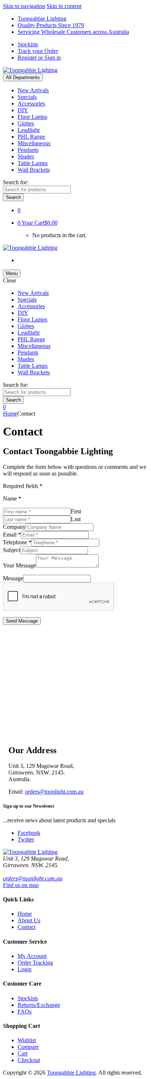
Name (12, 498)
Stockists (28, 44)
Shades (26, 156)
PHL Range (31, 136)
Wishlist (27, 1040)
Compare (28, 1047)
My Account (32, 956)
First (76, 511)
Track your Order (38, 51)
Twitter (26, 839)
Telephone (17, 542)
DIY (23, 110)
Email (12, 534)
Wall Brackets (34, 170)
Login (25, 969)
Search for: (15, 182)
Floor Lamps (32, 117)
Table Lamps (33, 163)
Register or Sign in (39, 57)
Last (76, 519)
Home (10, 413)
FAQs (25, 1011)
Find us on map (21, 885)
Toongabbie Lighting (42, 18)
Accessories (31, 103)
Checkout (29, 1060)
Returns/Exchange (39, 1005)
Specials (27, 97)
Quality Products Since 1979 (51, 25)
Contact (27, 927)
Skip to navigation (24, 6)
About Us (29, 920)
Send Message (22, 621)
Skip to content (64, 6)
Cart (22, 1053)
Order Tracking (35, 962)
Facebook (29, 833)
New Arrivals (33, 90)
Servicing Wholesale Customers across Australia (73, 32)
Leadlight (29, 130)
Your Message (19, 565)
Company (14, 527)
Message (13, 578)
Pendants (28, 150)
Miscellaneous (34, 143)
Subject (11, 550)
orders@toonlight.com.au (54, 791)
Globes (26, 123)
